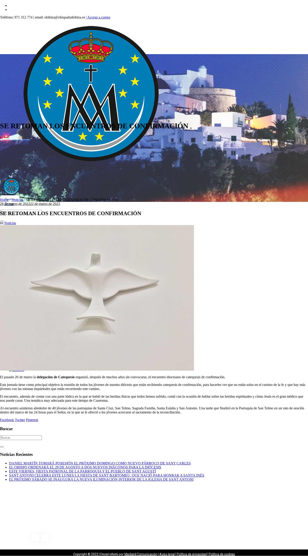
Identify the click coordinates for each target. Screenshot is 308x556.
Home (4, 200)
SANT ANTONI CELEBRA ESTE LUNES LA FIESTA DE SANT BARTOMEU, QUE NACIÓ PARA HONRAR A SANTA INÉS (106, 475)
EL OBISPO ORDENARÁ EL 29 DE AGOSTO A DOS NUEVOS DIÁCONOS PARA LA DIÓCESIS (85, 467)
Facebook (7, 420)
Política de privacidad (192, 554)
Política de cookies (222, 554)
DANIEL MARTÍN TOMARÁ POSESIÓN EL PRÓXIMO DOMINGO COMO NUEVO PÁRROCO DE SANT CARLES (100, 463)
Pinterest (32, 420)
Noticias (17, 200)
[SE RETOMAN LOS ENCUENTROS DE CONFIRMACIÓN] (97, 369)
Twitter (20, 420)
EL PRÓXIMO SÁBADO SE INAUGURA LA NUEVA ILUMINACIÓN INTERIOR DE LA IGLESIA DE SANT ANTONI (101, 479)
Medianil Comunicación (140, 554)
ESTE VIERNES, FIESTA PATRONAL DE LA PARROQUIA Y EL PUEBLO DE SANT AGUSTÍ (82, 471)
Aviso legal (167, 554)
